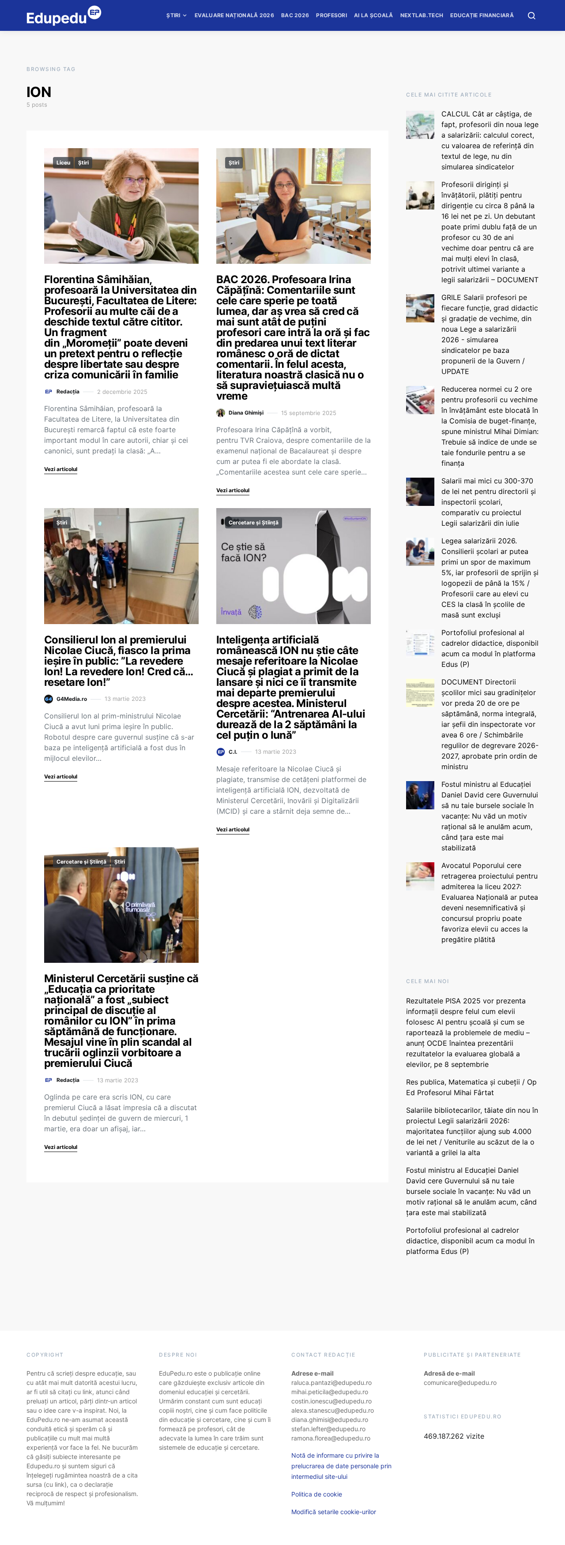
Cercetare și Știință (254, 522)
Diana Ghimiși (246, 412)
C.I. (233, 751)
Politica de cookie (316, 1494)
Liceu (63, 162)
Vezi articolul (60, 469)
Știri (173, 15)
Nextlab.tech (422, 15)
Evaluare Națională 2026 (234, 15)
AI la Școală (373, 15)
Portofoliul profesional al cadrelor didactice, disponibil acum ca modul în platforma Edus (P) (470, 1241)
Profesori (331, 15)
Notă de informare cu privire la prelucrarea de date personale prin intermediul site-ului (341, 1465)
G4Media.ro (71, 699)
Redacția (67, 391)
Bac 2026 (295, 15)
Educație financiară (482, 15)
